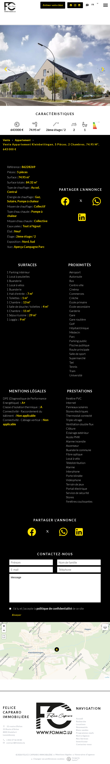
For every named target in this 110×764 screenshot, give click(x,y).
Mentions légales (63, 754)
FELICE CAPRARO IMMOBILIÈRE (16, 712)
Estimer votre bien (53, 5)
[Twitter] (81, 204)
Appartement (23, 140)
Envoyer (16, 614)
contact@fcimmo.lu (15, 743)
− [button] (4, 630)
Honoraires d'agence (85, 754)
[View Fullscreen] (4, 636)
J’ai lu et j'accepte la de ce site (48, 608)
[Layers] (105, 627)
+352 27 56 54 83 (14, 740)
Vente (6, 140)
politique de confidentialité (54, 608)
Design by (76, 759)
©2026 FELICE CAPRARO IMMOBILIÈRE (34, 754)
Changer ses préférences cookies (48, 759)
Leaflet (107, 677)
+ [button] (4, 626)
